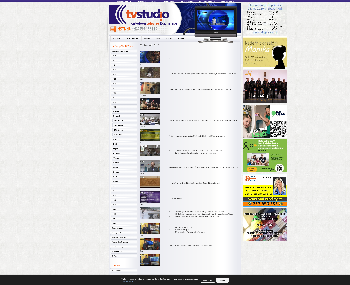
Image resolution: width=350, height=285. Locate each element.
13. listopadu (118, 130)
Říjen (115, 139)
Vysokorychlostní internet (146, 1)
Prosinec (116, 111)
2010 (114, 204)
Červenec (116, 153)
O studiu (169, 38)
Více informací (127, 281)
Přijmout (222, 280)
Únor (115, 176)
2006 (114, 223)
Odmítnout (207, 280)
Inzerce (147, 38)
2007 (114, 218)
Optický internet (168, 1)
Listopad (116, 116)
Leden (115, 181)
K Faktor (115, 256)
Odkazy (181, 38)
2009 (114, 209)
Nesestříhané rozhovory (120, 242)
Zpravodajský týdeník (120, 51)
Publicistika (116, 270)
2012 (114, 195)
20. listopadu (118, 125)
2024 (114, 65)
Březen (116, 172)
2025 (114, 60)
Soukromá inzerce (227, 1)
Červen (116, 158)
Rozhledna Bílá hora (207, 1)
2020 (114, 83)
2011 (114, 200)
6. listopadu (118, 134)
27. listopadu (118, 120)
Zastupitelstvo (117, 232)
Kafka (158, 38)
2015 (114, 107)
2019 (114, 88)
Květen (116, 162)
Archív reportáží (132, 38)
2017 (114, 97)
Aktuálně (116, 38)
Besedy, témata (117, 228)
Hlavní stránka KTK (123, 1)
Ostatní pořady (117, 246)
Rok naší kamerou (119, 237)
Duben (115, 167)
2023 (114, 69)
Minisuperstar (117, 251)
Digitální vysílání (186, 1)
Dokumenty (116, 275)
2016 (114, 102)
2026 (114, 55)
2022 (114, 74)
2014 (114, 186)
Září (115, 144)
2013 (114, 190)
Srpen (115, 148)
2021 (114, 79)
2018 (114, 93)
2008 (114, 214)
